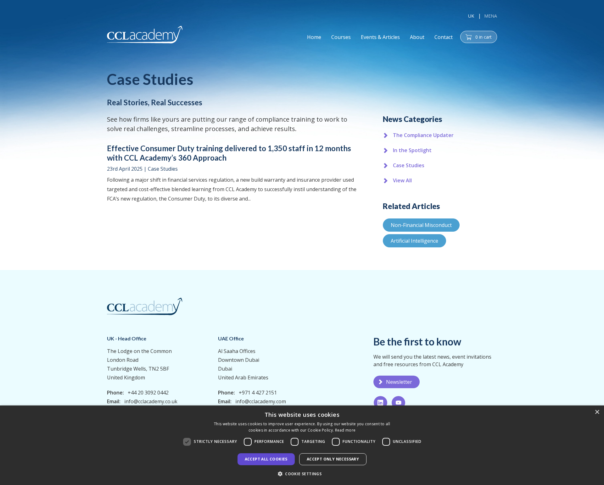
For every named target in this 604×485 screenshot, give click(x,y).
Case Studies (163, 168)
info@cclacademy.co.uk (150, 401)
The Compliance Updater (423, 135)
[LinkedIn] (380, 403)
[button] (302, 473)
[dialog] (302, 445)
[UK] (144, 34)
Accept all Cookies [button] (266, 459)
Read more (345, 430)
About (417, 37)
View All (402, 180)
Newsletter (399, 381)
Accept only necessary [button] (333, 459)
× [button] (597, 412)
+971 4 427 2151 (258, 392)
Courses (341, 37)
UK (471, 16)
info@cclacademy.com (260, 401)
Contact (443, 37)
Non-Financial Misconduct (421, 225)
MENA (490, 16)
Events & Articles (380, 37)
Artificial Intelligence (414, 240)
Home (314, 37)
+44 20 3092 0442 (148, 392)
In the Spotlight (412, 150)
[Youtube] (398, 403)
